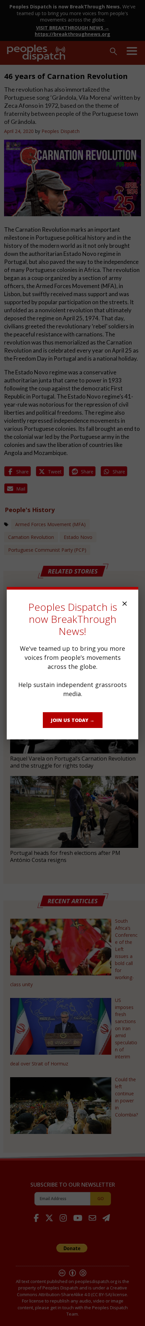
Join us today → (72, 720)
